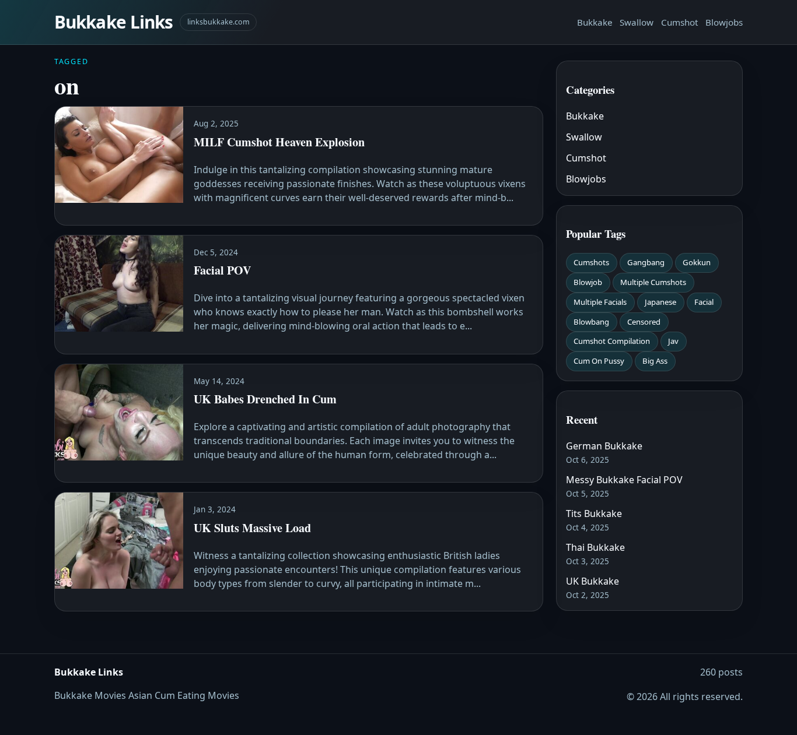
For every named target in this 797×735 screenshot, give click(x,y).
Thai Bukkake (595, 547)
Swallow (636, 22)
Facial (704, 302)
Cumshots (591, 262)
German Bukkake (604, 445)
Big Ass (654, 361)
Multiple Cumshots (653, 282)
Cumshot (679, 22)
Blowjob (588, 282)
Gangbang (646, 262)
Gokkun (697, 262)
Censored (643, 321)
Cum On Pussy (599, 361)
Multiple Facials (600, 302)
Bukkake (595, 22)
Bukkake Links (113, 22)
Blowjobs (724, 22)
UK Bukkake (592, 581)
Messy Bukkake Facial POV (624, 479)
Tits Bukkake (594, 513)
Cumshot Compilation (612, 341)
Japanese (660, 302)
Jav (673, 341)
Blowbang (591, 321)
